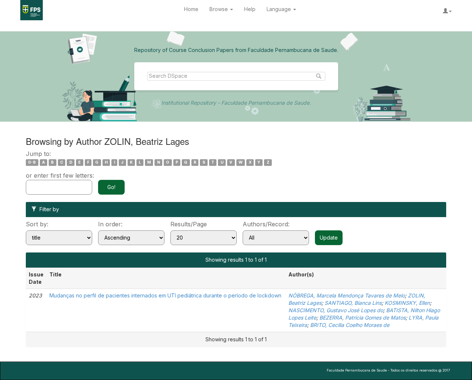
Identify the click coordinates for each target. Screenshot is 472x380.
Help (250, 9)
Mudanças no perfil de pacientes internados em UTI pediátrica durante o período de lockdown (165, 295)
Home (191, 9)
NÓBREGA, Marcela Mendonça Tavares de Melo (346, 295)
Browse (219, 9)
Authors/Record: (266, 224)
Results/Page (188, 224)
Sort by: (37, 224)
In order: (110, 224)
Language (279, 9)
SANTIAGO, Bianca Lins (353, 303)
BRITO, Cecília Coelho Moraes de (349, 325)
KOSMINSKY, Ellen (407, 303)
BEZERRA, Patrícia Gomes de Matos (362, 317)
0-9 (32, 162)
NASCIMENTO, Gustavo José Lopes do (335, 310)
